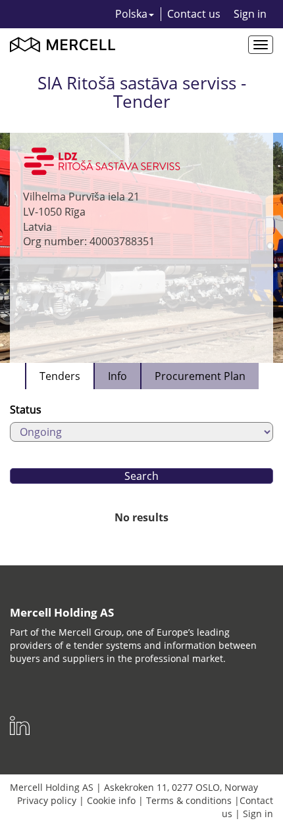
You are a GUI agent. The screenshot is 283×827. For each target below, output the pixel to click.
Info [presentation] (117, 376)
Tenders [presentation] (59, 376)
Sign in (250, 14)
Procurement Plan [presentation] (200, 376)
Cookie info (111, 800)
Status (25, 409)
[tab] (59, 376)
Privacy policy (46, 800)
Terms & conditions (189, 800)
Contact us (193, 14)
